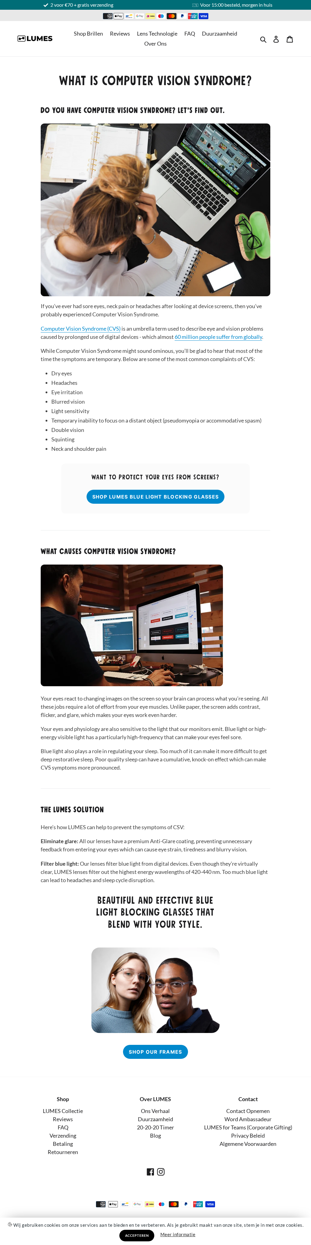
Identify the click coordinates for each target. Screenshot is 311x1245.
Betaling (63, 1143)
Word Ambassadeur (248, 1119)
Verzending (63, 1135)
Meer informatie (178, 1234)
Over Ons (155, 43)
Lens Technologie (157, 33)
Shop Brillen (88, 33)
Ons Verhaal (155, 1111)
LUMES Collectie (63, 1111)
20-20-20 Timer (155, 1127)
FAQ (189, 33)
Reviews (120, 33)
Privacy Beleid (248, 1135)
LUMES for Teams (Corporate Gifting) (248, 1127)
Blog (155, 1135)
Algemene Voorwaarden (248, 1143)
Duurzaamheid (219, 33)
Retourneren (63, 1152)
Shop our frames (155, 1052)
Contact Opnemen (248, 1111)
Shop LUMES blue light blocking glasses (155, 497)
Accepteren (137, 1235)
